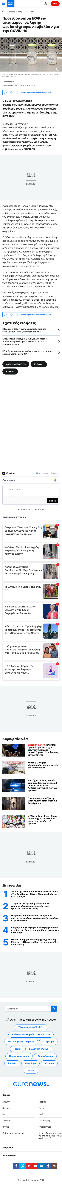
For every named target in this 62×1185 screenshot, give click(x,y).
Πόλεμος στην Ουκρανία (21, 1041)
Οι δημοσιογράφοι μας (13, 1133)
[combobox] (31, 1009)
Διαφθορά (30, 1063)
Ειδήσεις (11, 12)
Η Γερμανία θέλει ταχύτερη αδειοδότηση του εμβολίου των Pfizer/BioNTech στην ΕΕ (24, 330)
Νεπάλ (31, 1070)
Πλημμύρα (48, 1041)
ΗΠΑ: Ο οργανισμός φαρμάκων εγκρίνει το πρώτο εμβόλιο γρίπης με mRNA (27, 352)
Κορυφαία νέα (15, 739)
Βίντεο (5, 1126)
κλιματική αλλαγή (38, 1049)
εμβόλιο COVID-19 (16, 364)
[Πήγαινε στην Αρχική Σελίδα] (10, 3)
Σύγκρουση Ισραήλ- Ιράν (31, 1027)
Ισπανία (12, 1063)
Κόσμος (21, 12)
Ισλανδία (49, 1063)
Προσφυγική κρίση (19, 1056)
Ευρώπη (6, 1101)
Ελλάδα (31, 12)
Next (4, 1114)
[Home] (3, 12)
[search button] (54, 1009)
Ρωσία (17, 1049)
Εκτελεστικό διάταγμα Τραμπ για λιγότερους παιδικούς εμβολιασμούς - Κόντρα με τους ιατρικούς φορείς (24, 341)
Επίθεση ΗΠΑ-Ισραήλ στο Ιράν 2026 (31, 1034)
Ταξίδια (6, 1120)
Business (6, 1108)
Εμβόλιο (38, 364)
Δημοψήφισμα (45, 1056)
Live (55, 3)
